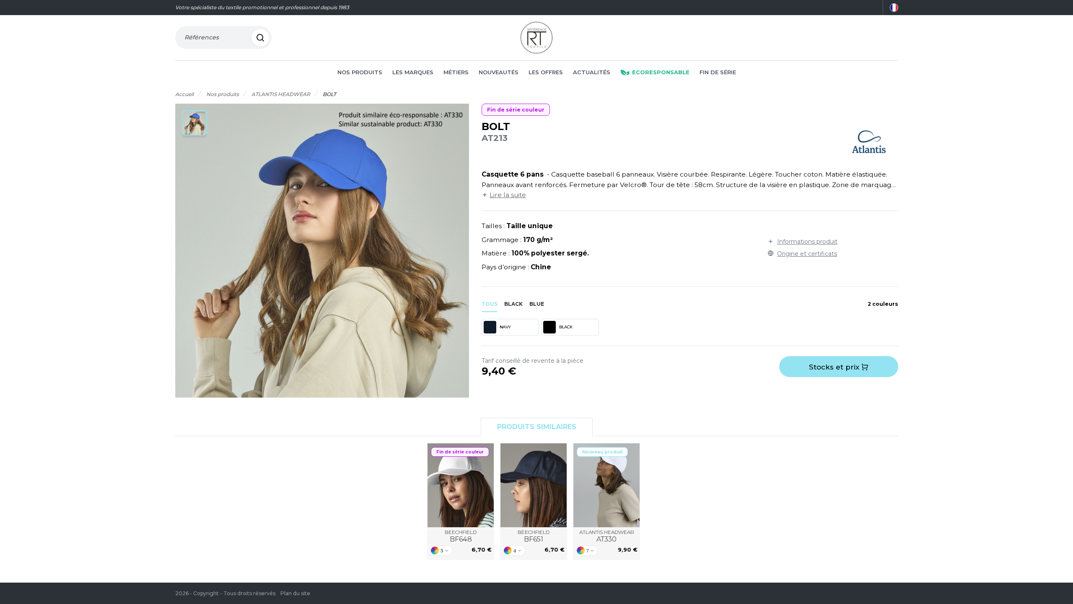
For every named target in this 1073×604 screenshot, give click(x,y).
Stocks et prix (835, 367)
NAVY (505, 327)
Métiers (456, 72)
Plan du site (295, 593)
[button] (194, 122)
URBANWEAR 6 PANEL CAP (534, 484)
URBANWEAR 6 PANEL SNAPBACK (461, 485)
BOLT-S (606, 485)
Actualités (591, 72)
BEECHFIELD (461, 536)
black (513, 304)
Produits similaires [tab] (536, 427)
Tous (490, 304)
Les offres (546, 72)
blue (536, 304)
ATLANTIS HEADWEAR (606, 536)
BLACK (566, 327)
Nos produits (359, 72)
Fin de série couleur (515, 110)
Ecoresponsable (660, 72)
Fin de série (718, 72)
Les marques (412, 72)
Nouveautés (498, 72)
